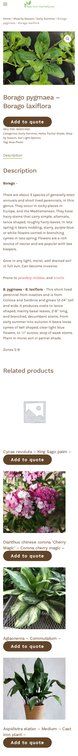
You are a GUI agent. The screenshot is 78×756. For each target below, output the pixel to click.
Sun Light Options (29, 138)
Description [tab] (12, 155)
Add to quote (27, 121)
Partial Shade (55, 133)
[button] (5, 4)
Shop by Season (23, 18)
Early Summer (45, 18)
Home (7, 18)
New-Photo (16, 142)
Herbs (42, 133)
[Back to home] (39, 4)
